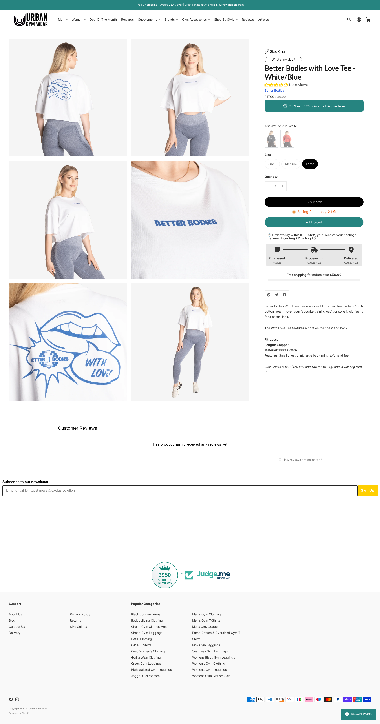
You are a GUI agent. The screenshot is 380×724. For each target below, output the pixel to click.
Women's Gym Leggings (209, 669)
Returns (75, 620)
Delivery (14, 633)
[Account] (359, 19)
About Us (15, 614)
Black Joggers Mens (145, 614)
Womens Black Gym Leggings (213, 657)
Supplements (147, 19)
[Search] (349, 19)
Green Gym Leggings (146, 663)
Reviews (248, 19)
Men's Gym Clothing (206, 614)
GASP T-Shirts (141, 645)
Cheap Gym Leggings (146, 633)
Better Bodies (274, 90)
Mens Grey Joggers (206, 626)
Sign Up (367, 490)
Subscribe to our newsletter (25, 482)
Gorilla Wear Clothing (146, 657)
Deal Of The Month (103, 19)
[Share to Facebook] (285, 294)
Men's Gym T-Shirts (206, 620)
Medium (291, 164)
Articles (263, 19)
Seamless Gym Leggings (210, 651)
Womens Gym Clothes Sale (211, 676)
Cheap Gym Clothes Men (149, 626)
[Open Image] (68, 98)
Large (310, 164)
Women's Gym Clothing (208, 663)
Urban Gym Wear (38, 708)
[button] (277, 84)
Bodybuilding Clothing (147, 620)
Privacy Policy (80, 614)
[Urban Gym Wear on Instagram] (17, 699)
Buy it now (314, 202)
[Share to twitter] (277, 294)
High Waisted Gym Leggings (151, 669)
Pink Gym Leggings (206, 645)
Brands (169, 19)
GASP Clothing (141, 639)
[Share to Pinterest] (269, 294)
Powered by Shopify (19, 713)
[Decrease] (269, 186)
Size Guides (78, 626)
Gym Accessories (194, 19)
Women (77, 19)
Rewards (127, 19)
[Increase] (282, 186)
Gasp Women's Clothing (148, 651)
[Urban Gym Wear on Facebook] (11, 699)
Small (272, 164)
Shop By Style (224, 19)
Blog (12, 620)
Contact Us (17, 626)
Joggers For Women (145, 676)
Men (61, 19)
